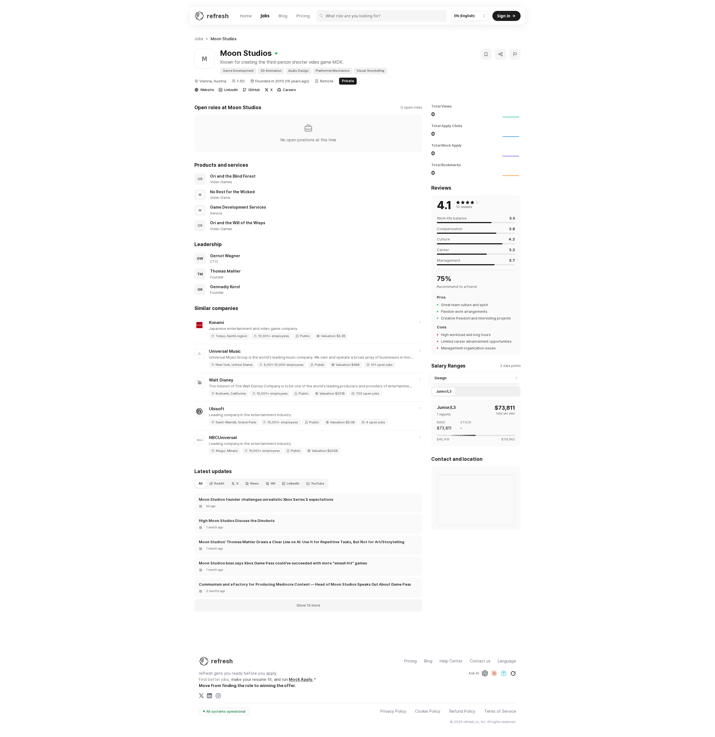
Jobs (265, 15)
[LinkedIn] (209, 695)
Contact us (480, 661)
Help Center (451, 661)
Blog (282, 15)
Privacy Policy (393, 711)
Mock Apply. (301, 679)
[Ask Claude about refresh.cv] (494, 673)
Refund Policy (462, 711)
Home (246, 15)
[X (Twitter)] (201, 695)
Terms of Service (500, 711)
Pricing (303, 15)
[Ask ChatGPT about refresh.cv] (485, 673)
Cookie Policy (427, 711)
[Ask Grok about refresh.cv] (513, 673)
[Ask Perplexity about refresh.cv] (503, 673)
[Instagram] (218, 695)
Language (507, 661)
